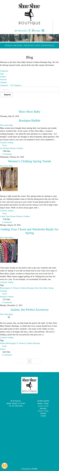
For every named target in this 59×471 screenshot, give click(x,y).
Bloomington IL (6, 288)
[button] (29, 101)
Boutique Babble (29, 120)
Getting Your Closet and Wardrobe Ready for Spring (29, 231)
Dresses (13, 216)
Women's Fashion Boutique (23, 288)
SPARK (34, 469)
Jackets (2, 343)
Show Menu (55, 27)
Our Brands (4, 148)
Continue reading (6, 143)
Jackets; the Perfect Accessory (29, 309)
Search (7, 94)
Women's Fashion (16, 148)
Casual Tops (4, 216)
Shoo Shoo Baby (29, 111)
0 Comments (7, 154)
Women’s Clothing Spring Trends (29, 161)
